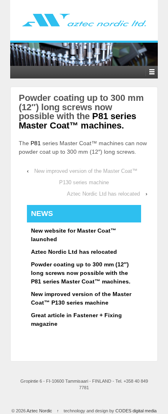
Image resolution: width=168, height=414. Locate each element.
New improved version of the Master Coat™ (85, 171)
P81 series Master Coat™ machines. (77, 120)
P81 (36, 143)
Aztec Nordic (39, 410)
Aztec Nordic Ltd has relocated (103, 194)
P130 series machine (84, 182)
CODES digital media (136, 410)
